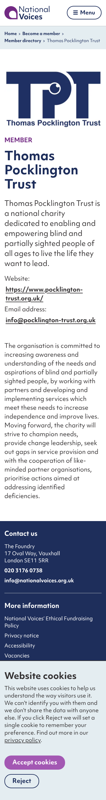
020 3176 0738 (23, 570)
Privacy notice (21, 635)
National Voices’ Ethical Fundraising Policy (48, 622)
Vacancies (16, 655)
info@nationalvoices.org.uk (39, 580)
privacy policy (22, 740)
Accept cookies (34, 762)
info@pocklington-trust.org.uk (51, 320)
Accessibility (19, 645)
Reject (25, 782)
